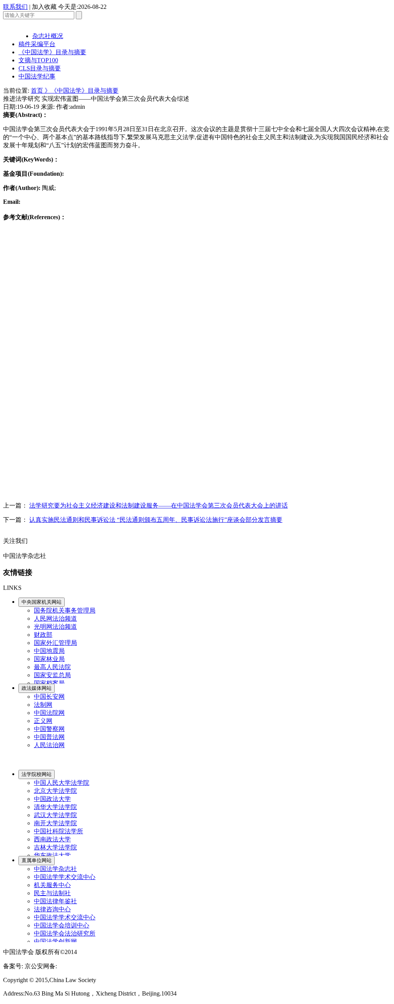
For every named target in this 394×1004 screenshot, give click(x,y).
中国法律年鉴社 (55, 901)
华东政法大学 (52, 855)
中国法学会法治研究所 (64, 933)
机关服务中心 (52, 885)
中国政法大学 (52, 799)
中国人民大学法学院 (61, 782)
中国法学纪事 (36, 76)
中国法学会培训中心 (61, 925)
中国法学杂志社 (55, 869)
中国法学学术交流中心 (64, 877)
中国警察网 (49, 729)
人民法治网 (49, 745)
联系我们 (15, 6)
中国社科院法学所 (58, 831)
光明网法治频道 (55, 626)
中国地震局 (49, 651)
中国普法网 (49, 737)
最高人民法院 (52, 667)
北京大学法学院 (55, 791)
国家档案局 (49, 683)
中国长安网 (49, 696)
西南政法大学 (52, 839)
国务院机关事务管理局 (64, 610)
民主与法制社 (52, 893)
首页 (38, 90)
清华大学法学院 (55, 807)
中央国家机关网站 (42, 602)
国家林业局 (49, 659)
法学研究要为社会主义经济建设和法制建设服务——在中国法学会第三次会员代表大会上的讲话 (158, 505)
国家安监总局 (52, 675)
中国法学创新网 (55, 941)
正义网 (43, 721)
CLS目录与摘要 (39, 68)
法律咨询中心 (52, 909)
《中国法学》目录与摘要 (52, 52)
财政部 (43, 634)
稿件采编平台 (36, 44)
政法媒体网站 (37, 688)
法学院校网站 (37, 774)
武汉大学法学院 (55, 815)
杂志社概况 (47, 36)
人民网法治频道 (55, 618)
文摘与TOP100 (38, 60)
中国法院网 (49, 712)
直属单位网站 (37, 860)
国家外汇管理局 (55, 642)
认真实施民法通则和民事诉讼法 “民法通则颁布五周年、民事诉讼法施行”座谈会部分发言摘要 (155, 519)
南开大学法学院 (55, 823)
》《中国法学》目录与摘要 (82, 90)
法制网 (43, 704)
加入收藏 (44, 6)
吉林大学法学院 (55, 847)
